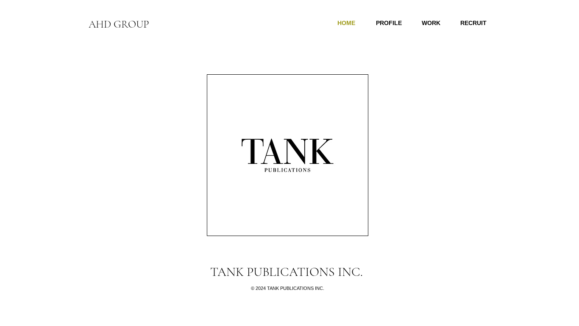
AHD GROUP (119, 24)
